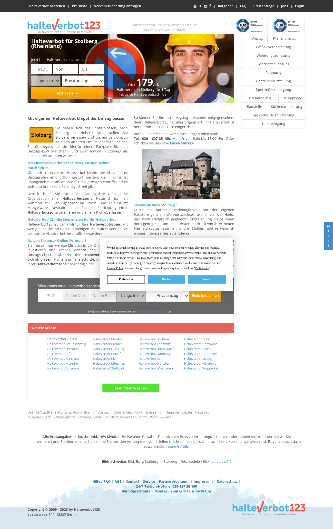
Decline (166, 279)
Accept (207, 279)
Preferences (126, 279)
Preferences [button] (202, 268)
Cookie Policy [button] (115, 268)
